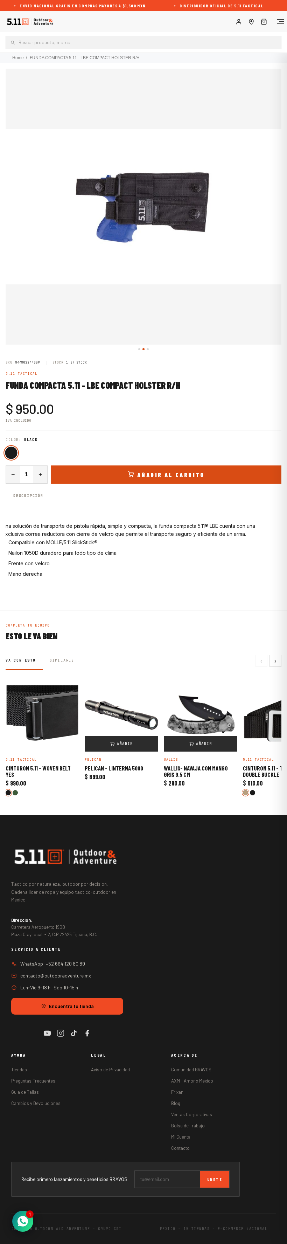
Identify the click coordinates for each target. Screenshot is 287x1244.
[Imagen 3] (148, 349)
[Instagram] (60, 1033)
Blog (175, 1103)
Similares (62, 660)
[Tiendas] (251, 21)
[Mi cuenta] (238, 21)
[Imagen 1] (139, 349)
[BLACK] (11, 453)
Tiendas (19, 1069)
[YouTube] (47, 1033)
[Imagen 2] (143, 349)
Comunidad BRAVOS (191, 1069)
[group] (143, 207)
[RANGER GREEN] (15, 792)
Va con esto (21, 660)
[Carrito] (264, 21)
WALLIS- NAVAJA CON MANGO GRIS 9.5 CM (196, 771)
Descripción (28, 495)
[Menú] (277, 22)
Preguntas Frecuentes (33, 1081)
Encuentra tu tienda (71, 1006)
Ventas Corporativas (191, 1114)
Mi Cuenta (180, 1137)
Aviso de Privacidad (110, 1069)
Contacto (180, 1148)
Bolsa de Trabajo (188, 1125)
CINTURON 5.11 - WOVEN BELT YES (38, 771)
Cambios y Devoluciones (36, 1103)
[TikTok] (74, 1033)
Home (18, 57)
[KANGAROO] (245, 792)
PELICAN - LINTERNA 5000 (114, 768)
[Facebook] (87, 1033)
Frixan (177, 1092)
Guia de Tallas (25, 1092)
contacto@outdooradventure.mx (55, 976)
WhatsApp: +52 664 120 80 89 (52, 964)
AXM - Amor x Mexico (192, 1081)
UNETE (214, 1179)
